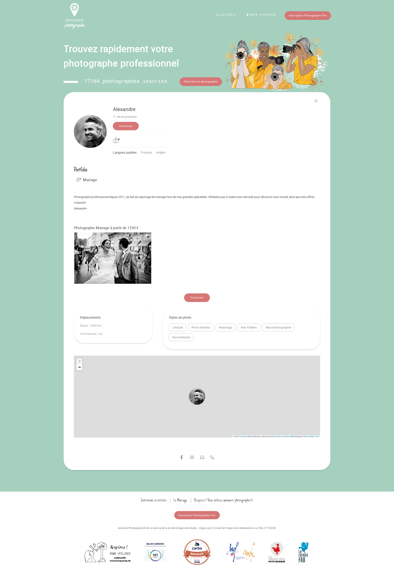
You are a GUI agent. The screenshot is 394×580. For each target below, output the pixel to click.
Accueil (228, 15)
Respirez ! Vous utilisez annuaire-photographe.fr (223, 500)
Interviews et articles (154, 500)
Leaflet (235, 436)
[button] (197, 396)
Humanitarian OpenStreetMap (284, 436)
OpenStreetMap (246, 436)
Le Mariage (180, 500)
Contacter (125, 126)
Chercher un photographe (201, 81)
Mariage (90, 179)
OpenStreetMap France (311, 436)
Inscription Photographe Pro (308, 15)
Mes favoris (263, 15)
